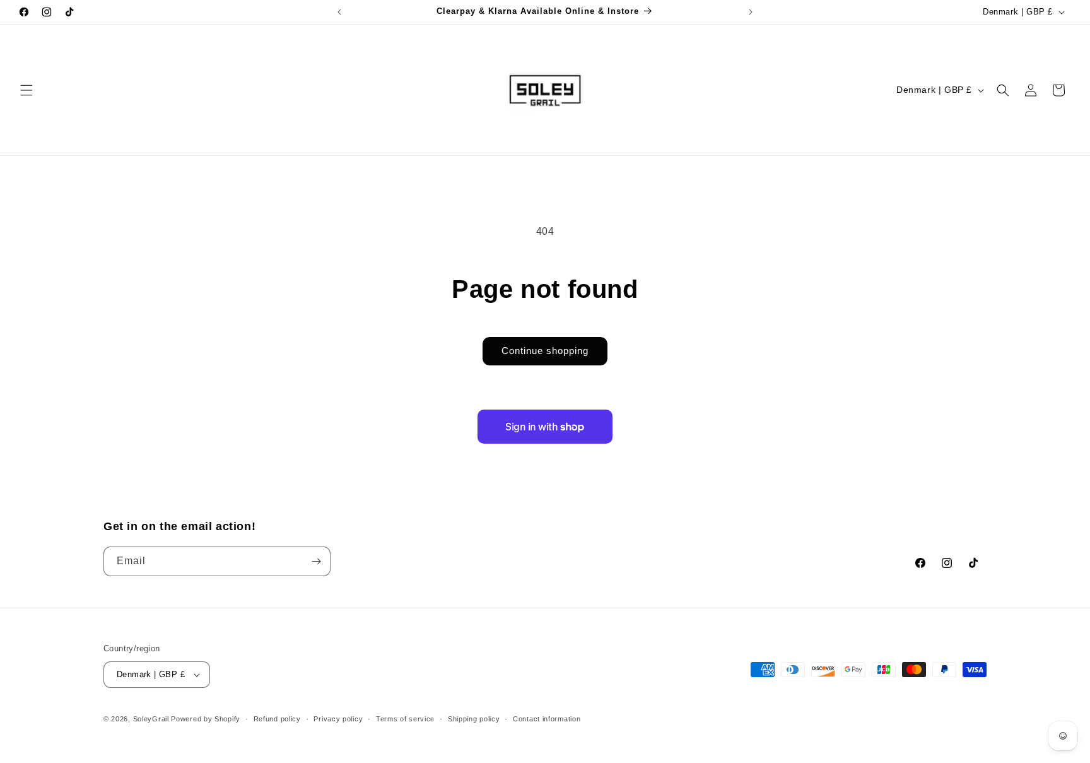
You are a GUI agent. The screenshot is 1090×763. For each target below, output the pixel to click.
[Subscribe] (316, 561)
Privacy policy (338, 719)
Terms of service (405, 719)
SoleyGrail (151, 719)
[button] (26, 90)
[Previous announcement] (339, 12)
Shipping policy (474, 719)
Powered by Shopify (205, 719)
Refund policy (277, 719)
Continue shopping (545, 350)
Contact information (546, 719)
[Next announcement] (751, 12)
